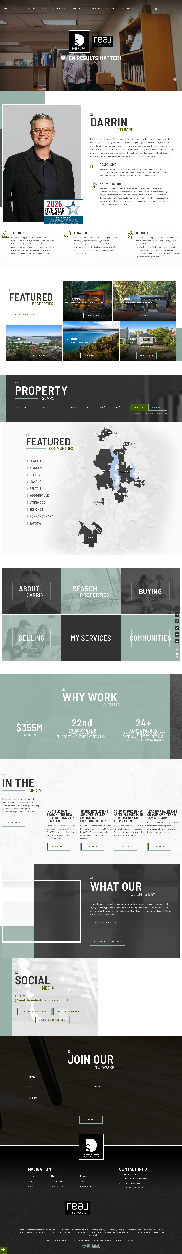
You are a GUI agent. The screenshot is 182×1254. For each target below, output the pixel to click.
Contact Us (128, 9)
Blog (44, 9)
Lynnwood (37, 502)
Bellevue (36, 474)
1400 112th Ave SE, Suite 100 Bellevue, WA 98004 (136, 1185)
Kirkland (36, 468)
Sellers (111, 9)
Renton (35, 488)
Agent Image (131, 1240)
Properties (59, 9)
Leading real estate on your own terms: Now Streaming (162, 814)
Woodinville (39, 495)
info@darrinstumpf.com (136, 1179)
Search (18, 9)
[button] (3, 1250)
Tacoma (35, 523)
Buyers (96, 9)
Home (5, 9)
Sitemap (95, 1240)
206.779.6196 (130, 1174)
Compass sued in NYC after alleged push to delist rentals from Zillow (128, 816)
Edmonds (36, 509)
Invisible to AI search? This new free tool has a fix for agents (60, 816)
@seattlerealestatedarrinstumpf (41, 1000)
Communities (78, 9)
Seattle (35, 461)
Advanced (157, 407)
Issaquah (36, 481)
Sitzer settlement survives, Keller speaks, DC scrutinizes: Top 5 (94, 816)
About (32, 9)
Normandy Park (41, 516)
